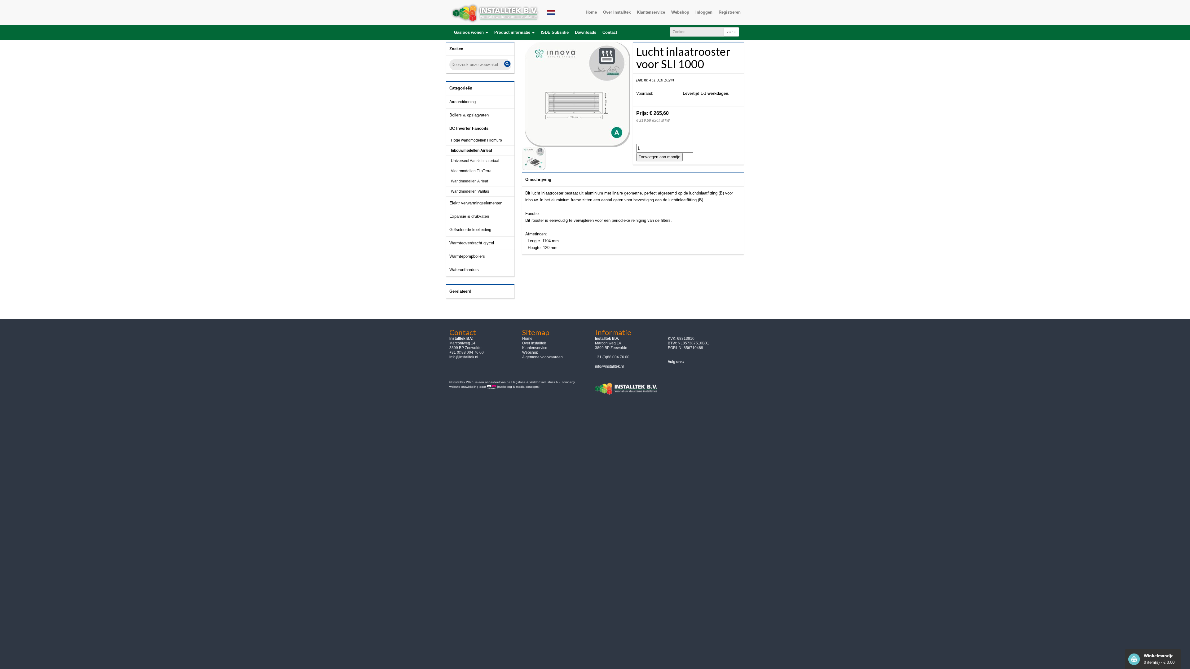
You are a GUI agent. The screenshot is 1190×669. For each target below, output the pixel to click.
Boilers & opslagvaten (469, 115)
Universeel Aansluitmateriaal (475, 161)
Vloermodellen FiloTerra (471, 171)
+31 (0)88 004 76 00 (612, 357)
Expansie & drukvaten (469, 216)
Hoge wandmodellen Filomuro (476, 140)
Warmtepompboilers (467, 256)
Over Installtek (534, 343)
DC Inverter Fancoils (468, 128)
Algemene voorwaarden (542, 357)
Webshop (530, 352)
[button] (471, 32)
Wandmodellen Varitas (470, 191)
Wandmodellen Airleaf (469, 181)
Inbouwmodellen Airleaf (471, 150)
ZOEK (731, 32)
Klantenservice (534, 348)
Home (527, 338)
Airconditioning (462, 101)
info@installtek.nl (463, 357)
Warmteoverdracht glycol (471, 243)
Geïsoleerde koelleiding (470, 229)
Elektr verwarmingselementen (475, 203)
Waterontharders (464, 269)
